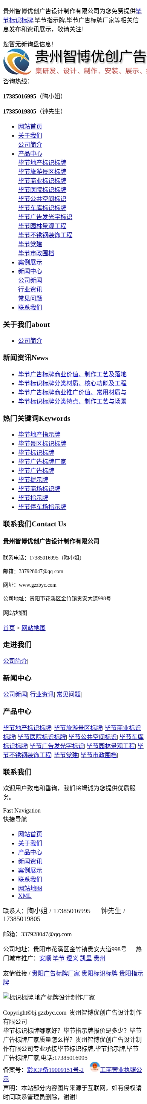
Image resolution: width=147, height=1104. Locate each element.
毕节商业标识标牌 (42, 181)
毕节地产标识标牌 (42, 162)
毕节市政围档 (36, 253)
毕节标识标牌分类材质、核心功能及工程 (72, 383)
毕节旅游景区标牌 (42, 172)
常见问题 (30, 298)
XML (25, 895)
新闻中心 (30, 271)
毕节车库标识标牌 (42, 208)
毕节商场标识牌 (39, 489)
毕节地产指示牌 (39, 434)
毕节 (59, 958)
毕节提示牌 (33, 480)
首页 (9, 628)
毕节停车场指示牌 (42, 507)
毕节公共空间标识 (42, 199)
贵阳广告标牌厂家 (56, 973)
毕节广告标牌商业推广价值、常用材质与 (72, 392)
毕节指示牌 (33, 498)
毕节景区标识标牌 (42, 443)
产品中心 (30, 153)
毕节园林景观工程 (42, 226)
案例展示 (30, 262)
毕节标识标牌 (36, 452)
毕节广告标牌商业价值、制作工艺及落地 (72, 374)
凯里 (86, 958)
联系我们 (30, 307)
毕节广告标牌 (36, 471)
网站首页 (30, 126)
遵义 (72, 958)
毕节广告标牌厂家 (42, 461)
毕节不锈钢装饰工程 (45, 235)
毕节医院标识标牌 (42, 190)
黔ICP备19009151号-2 (55, 1070)
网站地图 (33, 628)
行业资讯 (30, 289)
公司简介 (30, 144)
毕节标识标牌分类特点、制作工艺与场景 (72, 401)
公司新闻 (30, 280)
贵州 (99, 958)
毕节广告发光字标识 (45, 217)
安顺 (45, 958)
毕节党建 (30, 244)
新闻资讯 (30, 861)
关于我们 (30, 135)
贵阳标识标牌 (99, 973)
